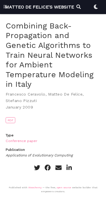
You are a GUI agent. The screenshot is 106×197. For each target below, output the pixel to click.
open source (64, 187)
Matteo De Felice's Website (39, 7)
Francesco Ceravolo (26, 94)
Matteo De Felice (65, 94)
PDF (10, 120)
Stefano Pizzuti (21, 100)
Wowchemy (35, 187)
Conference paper (21, 141)
